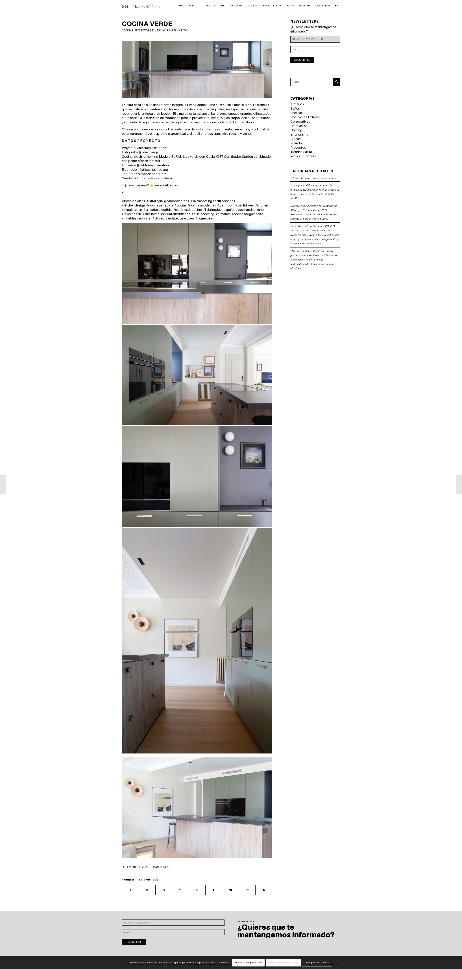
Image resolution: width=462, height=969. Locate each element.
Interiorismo (299, 134)
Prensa (295, 139)
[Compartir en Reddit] (247, 890)
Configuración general (317, 962)
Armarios (297, 104)
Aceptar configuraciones (248, 962)
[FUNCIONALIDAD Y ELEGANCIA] (459, 484)
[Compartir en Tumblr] (214, 890)
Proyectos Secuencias (149, 30)
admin (164, 867)
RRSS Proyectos (178, 30)
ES (336, 5)
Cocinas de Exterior (305, 117)
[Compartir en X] (147, 890)
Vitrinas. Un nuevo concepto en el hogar (314, 178)
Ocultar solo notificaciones (283, 962)
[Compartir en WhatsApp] (164, 890)
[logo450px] (141, 5)
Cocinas (127, 30)
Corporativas (300, 121)
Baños (295, 108)
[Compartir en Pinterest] (180, 890)
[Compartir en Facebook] (130, 890)
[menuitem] (181, 5)
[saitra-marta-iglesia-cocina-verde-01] (197, 69)
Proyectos (298, 147)
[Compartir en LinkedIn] (197, 890)
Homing (296, 130)
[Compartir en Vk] (230, 890)
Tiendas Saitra (301, 152)
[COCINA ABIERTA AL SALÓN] (3, 484)
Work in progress (303, 156)
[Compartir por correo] (264, 890)
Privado (296, 143)
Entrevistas (298, 126)
